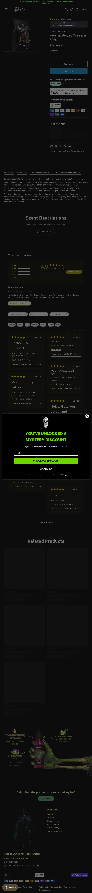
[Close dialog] (87, 416)
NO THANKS (46, 469)
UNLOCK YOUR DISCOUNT (46, 460)
